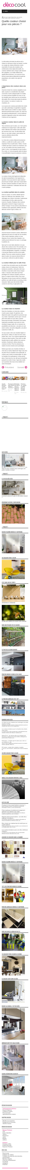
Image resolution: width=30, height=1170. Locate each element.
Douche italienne (7, 1110)
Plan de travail (6, 1112)
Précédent (9, 367)
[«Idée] (13, 950)
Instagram (5, 1163)
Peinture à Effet (7, 1144)
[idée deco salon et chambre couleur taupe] (13, 1002)
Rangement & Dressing (9, 1122)
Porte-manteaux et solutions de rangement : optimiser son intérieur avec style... (13, 811)
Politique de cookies (8, 1154)
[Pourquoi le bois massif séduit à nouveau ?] (11, 381)
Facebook (5, 1161)
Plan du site (6, 1153)
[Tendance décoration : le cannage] (13, 601)
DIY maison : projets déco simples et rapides (12, 747)
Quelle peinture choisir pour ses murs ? (4, 386)
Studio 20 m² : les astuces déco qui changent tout (14, 735)
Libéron (5, 1140)
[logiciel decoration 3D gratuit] (13, 1094)
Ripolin (4, 1138)
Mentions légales (7, 1159)
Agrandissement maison (9, 1114)
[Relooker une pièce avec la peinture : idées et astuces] (17, 381)
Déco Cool (5, 17)
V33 (4, 1131)
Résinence (5, 1135)
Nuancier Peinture (7, 1146)
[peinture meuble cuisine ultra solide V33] (13, 695)
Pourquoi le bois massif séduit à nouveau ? (11, 385)
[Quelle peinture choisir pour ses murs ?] (5, 381)
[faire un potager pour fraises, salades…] (13, 646)
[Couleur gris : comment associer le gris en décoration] (13, 494)
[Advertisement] (15, 434)
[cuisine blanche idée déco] (13, 670)
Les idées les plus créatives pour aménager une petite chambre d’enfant (14, 469)
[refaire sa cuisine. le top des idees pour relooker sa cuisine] (13, 1039)
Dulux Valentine (7, 1133)
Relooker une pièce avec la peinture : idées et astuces (17, 387)
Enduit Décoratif (7, 1145)
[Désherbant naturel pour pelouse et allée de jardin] (13, 523)
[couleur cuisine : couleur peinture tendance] (13, 975)
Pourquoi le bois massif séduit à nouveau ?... (14, 805)
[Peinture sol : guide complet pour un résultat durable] (24, 381)
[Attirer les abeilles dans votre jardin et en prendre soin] (13, 620)
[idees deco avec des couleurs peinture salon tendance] (13, 578)
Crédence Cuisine (7, 1111)
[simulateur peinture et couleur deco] (13, 798)
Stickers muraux (7, 1123)
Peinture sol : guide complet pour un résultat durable (23, 387)
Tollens (4, 1134)
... (19, 726)
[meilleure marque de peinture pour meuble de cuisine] (13, 902)
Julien (4, 1137)
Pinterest (5, 1164)
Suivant (20, 367)
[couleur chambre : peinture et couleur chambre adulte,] (13, 858)
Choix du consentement (9, 1160)
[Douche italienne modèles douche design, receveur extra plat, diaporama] (13, 553)
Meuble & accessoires (9, 1120)
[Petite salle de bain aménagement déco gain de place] (13, 1070)
